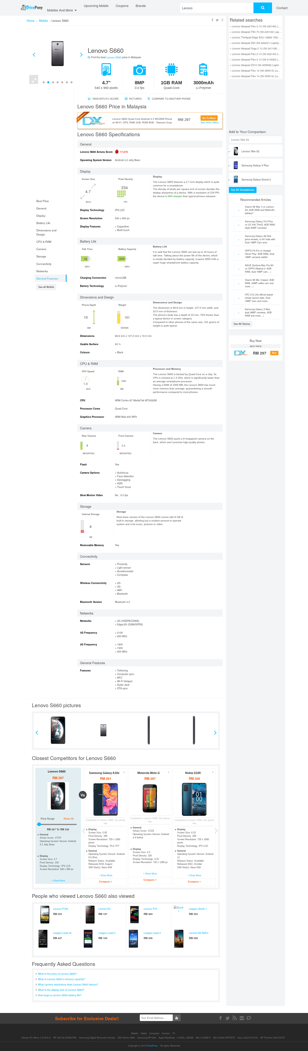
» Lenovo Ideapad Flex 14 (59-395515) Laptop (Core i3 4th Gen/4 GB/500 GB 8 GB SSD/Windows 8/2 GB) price (255, 70)
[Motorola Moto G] (150, 798)
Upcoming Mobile (96, 5)
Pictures (135, 98)
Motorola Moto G (148, 772)
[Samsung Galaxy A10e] (105, 799)
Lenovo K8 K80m (198, 933)
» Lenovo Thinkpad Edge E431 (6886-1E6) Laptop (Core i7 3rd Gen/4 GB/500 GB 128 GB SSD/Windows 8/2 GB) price (255, 37)
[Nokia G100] (194, 799)
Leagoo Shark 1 (198, 908)
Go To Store (209, 118)
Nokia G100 (193, 772)
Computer (154, 1033)
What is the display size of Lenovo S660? (61, 990)
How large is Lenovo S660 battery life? (59, 995)
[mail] (242, 1018)
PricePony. (152, 1045)
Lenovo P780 (60, 908)
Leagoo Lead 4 (152, 933)
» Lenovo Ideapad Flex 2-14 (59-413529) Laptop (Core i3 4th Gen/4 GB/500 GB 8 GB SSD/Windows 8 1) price (255, 59)
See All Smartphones (242, 190)
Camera (166, 1033)
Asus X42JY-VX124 (247, 1037)
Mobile (135, 1033)
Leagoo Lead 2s (62, 933)
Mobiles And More (60, 10)
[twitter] (227, 1018)
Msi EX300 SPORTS (224, 1037)
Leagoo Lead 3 (106, 933)
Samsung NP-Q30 (146, 1037)
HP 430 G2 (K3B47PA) (65, 1037)
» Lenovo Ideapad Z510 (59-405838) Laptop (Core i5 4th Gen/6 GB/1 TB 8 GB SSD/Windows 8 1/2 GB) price (255, 65)
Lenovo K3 (104, 908)
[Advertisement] (151, 38)
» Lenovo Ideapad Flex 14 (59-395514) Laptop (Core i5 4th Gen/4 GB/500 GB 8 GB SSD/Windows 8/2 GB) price (255, 76)
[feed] (235, 1018)
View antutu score (105, 98)
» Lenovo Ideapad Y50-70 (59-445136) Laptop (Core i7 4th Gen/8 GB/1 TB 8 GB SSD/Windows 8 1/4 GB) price (255, 32)
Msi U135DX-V (203, 1037)
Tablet (143, 1033)
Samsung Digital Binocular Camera (97, 1037)
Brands (141, 5)
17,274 (124, 152)
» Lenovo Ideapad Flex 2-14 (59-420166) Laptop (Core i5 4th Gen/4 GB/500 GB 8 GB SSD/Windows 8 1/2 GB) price (255, 26)
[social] (249, 1018)
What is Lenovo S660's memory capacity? (61, 979)
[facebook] (220, 1018)
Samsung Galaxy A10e (104, 772)
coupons (122, 5)
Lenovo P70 (150, 908)
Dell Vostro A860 (126, 1037)
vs (83, 794)
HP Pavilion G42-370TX (272, 1037)
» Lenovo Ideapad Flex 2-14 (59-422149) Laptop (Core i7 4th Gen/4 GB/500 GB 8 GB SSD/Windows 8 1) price (255, 54)
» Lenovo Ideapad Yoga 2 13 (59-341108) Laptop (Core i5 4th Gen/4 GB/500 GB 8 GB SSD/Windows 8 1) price (255, 48)
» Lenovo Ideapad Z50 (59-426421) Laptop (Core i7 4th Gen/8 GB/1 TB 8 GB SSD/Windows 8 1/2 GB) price (255, 43)
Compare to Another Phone (171, 98)
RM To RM (58, 829)
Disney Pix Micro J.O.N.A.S (36, 1037)
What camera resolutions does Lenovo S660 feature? (68, 984)
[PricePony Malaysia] (31, 7)
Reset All (69, 818)
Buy (274, 353)
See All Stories (242, 324)
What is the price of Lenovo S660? (57, 973)
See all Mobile (46, 287)
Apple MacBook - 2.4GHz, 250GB (175, 1037)
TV (173, 1033)
